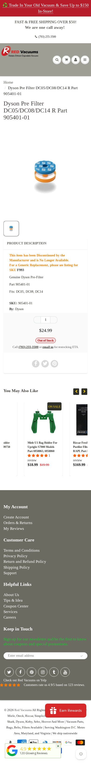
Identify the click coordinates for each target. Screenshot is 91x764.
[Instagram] (42, 672)
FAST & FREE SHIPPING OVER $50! (46, 22)
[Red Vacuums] (12, 756)
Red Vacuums (23, 710)
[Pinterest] (31, 672)
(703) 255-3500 (47, 36)
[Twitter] (9, 672)
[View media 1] (11, 228)
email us (47, 347)
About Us (11, 595)
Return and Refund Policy (25, 561)
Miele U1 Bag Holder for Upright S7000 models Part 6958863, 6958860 (27, 447)
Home (8, 82)
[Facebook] (20, 672)
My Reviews (14, 528)
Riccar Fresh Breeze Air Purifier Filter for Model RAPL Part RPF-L (72, 447)
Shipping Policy (17, 567)
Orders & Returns (18, 523)
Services (11, 612)
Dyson (19, 309)
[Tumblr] (54, 672)
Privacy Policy (16, 556)
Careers (10, 617)
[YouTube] (65, 672)
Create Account (16, 517)
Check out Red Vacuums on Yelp (25, 680)
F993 (20, 270)
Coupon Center (16, 606)
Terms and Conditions (22, 550)
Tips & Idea (13, 600)
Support (10, 573)
